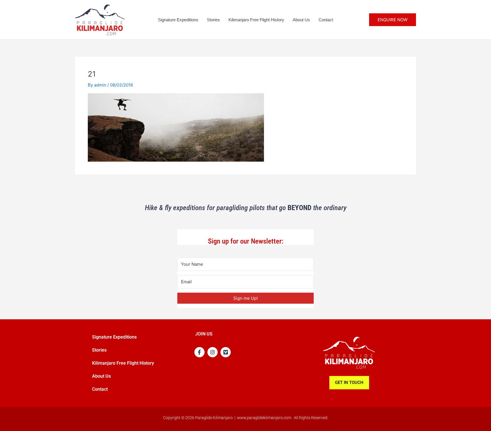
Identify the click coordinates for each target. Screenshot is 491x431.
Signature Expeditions (178, 19)
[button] (392, 19)
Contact (326, 19)
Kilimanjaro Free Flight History (256, 19)
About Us (301, 19)
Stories (213, 19)
